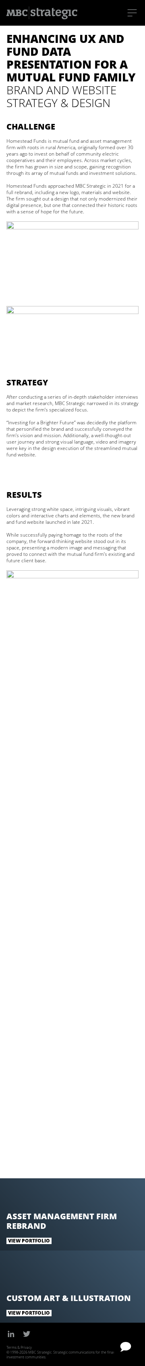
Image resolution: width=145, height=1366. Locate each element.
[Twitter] (26, 1334)
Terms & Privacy (19, 1347)
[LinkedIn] (11, 1334)
